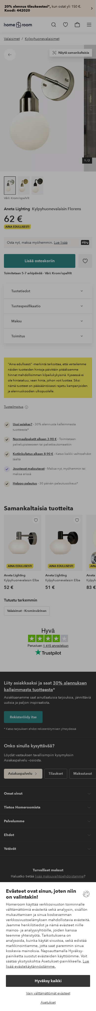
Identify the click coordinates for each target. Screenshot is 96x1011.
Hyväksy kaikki (48, 980)
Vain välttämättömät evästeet (48, 993)
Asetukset (48, 1002)
